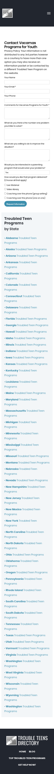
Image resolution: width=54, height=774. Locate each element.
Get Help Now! (27, 765)
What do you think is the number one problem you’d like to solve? (26, 124)
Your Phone (10, 96)
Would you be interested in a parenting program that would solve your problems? (24, 166)
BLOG (32, 751)
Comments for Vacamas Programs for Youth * (26, 105)
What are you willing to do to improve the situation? (24, 145)
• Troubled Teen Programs (25, 249)
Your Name (9, 78)
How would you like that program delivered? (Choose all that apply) (25, 178)
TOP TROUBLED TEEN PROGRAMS (27, 758)
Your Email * (10, 87)
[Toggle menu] (49, 13)
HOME (22, 751)
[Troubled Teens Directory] (7, 13)
